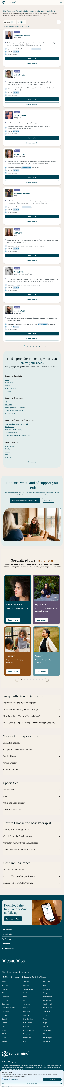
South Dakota (47, 1008)
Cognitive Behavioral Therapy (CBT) (17, 424)
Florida (4, 1015)
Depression (9, 383)
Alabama (5, 985)
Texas (45, 1015)
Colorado (5, 1000)
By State (6, 977)
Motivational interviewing (13, 430)
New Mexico (27, 1038)
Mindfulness (9, 427)
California (5, 996)
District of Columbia (9, 1008)
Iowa (3, 1026)
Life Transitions (10, 388)
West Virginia (47, 1038)
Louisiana (26, 985)
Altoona (7, 452)
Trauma (8, 391)
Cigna (7, 402)
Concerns (8, 22)
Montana (26, 1015)
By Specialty (26, 977)
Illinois (4, 1034)
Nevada (25, 1041)
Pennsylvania (47, 996)
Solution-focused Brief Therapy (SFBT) (18, 435)
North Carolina (28, 1019)
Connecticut (6, 1004)
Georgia (5, 1019)
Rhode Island (47, 1000)
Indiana (4, 1038)
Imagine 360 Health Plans (14, 410)
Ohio (44, 985)
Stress (7, 385)
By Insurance (15, 977)
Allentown (8, 457)
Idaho (4, 1030)
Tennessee (46, 1011)
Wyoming (46, 1041)
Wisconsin (46, 1034)
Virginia (45, 1023)
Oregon (45, 993)
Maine (25, 996)
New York (46, 981)
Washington (47, 1030)
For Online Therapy (39, 977)
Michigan (26, 1000)
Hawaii (4, 1023)
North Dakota (27, 1023)
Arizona (4, 993)
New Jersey (27, 1034)
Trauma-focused (11, 432)
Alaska (4, 981)
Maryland (26, 993)
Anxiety (7, 380)
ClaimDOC (8, 405)
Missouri (25, 1008)
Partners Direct (10, 413)
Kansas (4, 1041)
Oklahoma (46, 989)
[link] (32, 48)
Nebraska (26, 1026)
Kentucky (26, 981)
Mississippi (26, 1011)
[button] (25, 500)
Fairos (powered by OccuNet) (15, 407)
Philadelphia (9, 446)
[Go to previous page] (18, 346)
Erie (6, 454)
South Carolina (48, 1004)
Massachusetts (28, 989)
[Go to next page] (45, 346)
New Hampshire (28, 1030)
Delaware (5, 1011)
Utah (45, 1019)
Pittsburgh (8, 449)
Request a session (32, 63)
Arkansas (5, 989)
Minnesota (26, 1004)
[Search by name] (59, 22)
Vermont (46, 1026)
